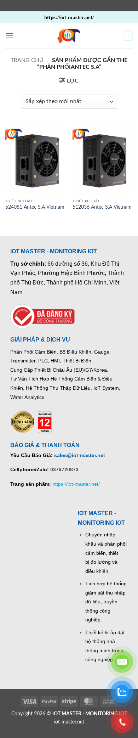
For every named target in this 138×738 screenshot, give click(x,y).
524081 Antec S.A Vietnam (34, 207)
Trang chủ (27, 60)
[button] (9, 35)
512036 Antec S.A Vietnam (102, 207)
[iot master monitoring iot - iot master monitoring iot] (69, 35)
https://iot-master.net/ (76, 484)
